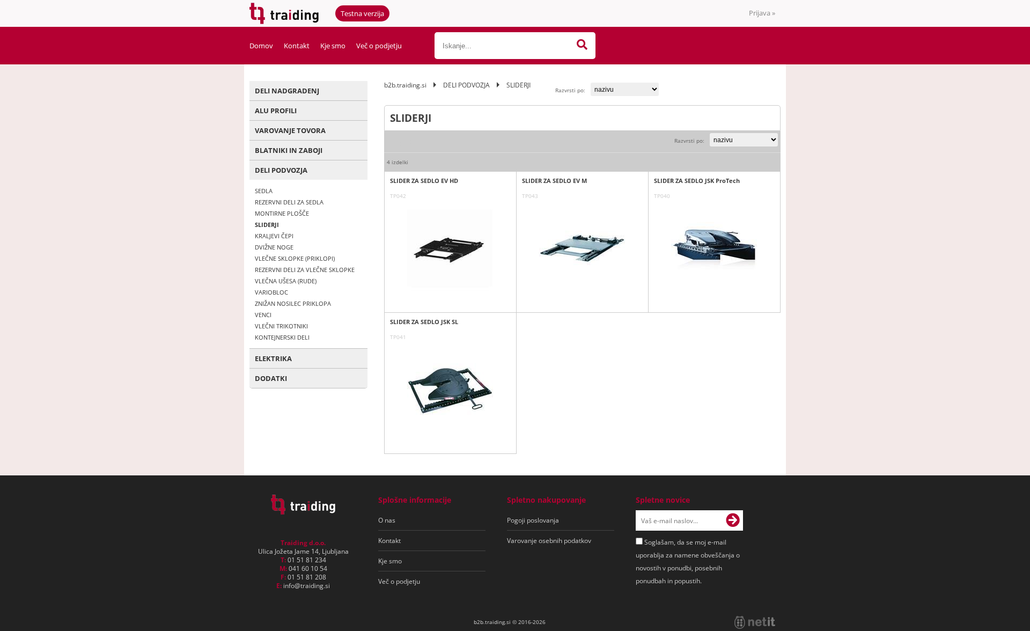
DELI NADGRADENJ (287, 91)
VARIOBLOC (271, 292)
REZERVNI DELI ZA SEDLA (289, 202)
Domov (261, 45)
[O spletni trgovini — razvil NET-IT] (754, 622)
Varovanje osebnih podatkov (549, 540)
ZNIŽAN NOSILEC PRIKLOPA (293, 303)
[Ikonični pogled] (389, 141)
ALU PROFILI (276, 110)
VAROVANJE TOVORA (290, 130)
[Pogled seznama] (405, 141)
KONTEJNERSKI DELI (282, 337)
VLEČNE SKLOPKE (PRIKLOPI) (295, 258)
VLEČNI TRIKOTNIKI (281, 326)
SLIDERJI (267, 225)
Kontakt (297, 45)
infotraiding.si (306, 585)
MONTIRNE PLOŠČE (282, 213)
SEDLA (264, 191)
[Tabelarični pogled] (421, 141)
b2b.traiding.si (405, 85)
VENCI (263, 315)
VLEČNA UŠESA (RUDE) (286, 281)
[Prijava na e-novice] (733, 520)
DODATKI (271, 378)
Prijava (762, 13)
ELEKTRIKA (273, 358)
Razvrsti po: (570, 90)
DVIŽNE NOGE (274, 247)
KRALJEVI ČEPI (274, 236)
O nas (386, 520)
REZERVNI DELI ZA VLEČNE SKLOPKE (305, 270)
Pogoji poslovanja (533, 520)
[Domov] (303, 511)
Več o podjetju (379, 45)
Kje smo (332, 45)
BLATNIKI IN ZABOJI (288, 150)
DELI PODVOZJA (281, 170)
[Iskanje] (582, 45)
